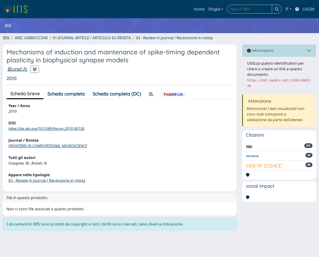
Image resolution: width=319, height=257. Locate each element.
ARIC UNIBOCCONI (31, 37)
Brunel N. (17, 69)
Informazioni (262, 50)
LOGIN (308, 9)
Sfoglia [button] (214, 9)
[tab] (151, 94)
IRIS (6, 37)
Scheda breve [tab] (25, 93)
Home (199, 9)
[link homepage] (17, 9)
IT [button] (287, 9)
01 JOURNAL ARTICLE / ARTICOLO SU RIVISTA (92, 37)
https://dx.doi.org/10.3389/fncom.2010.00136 (46, 128)
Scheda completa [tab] (66, 94)
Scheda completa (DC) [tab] (117, 94)
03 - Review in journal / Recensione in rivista (174, 37)
